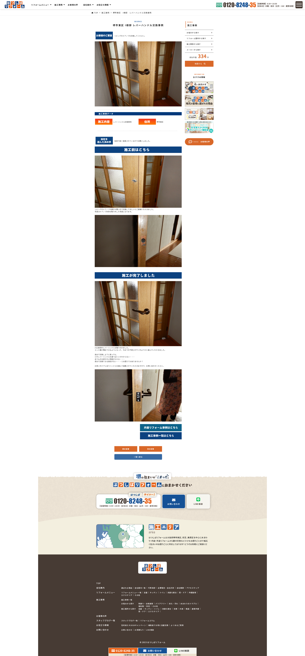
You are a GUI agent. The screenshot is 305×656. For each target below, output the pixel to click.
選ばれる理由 (126, 588)
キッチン (153, 592)
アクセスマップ (192, 588)
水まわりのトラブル (188, 603)
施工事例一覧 (126, 600)
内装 (181, 609)
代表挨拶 (151, 588)
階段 (187, 609)
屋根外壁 (195, 609)
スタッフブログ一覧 (129, 620)
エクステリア (126, 595)
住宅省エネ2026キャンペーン (133, 625)
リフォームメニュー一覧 (131, 592)
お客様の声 (73, 4)
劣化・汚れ (173, 603)
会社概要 (180, 588)
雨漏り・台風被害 (145, 603)
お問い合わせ (126, 630)
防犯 (148, 606)
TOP (98, 583)
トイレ (162, 592)
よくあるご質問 (177, 625)
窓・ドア (182, 592)
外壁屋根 (192, 592)
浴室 (145, 592)
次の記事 (150, 449)
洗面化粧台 (172, 592)
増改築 (141, 606)
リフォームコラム (147, 620)
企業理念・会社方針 (166, 588)
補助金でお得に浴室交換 (158, 625)
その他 (137, 595)
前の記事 (125, 449)
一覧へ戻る (138, 457)
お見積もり (139, 630)
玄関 (175, 609)
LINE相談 (150, 630)
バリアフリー (160, 603)
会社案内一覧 (140, 588)
